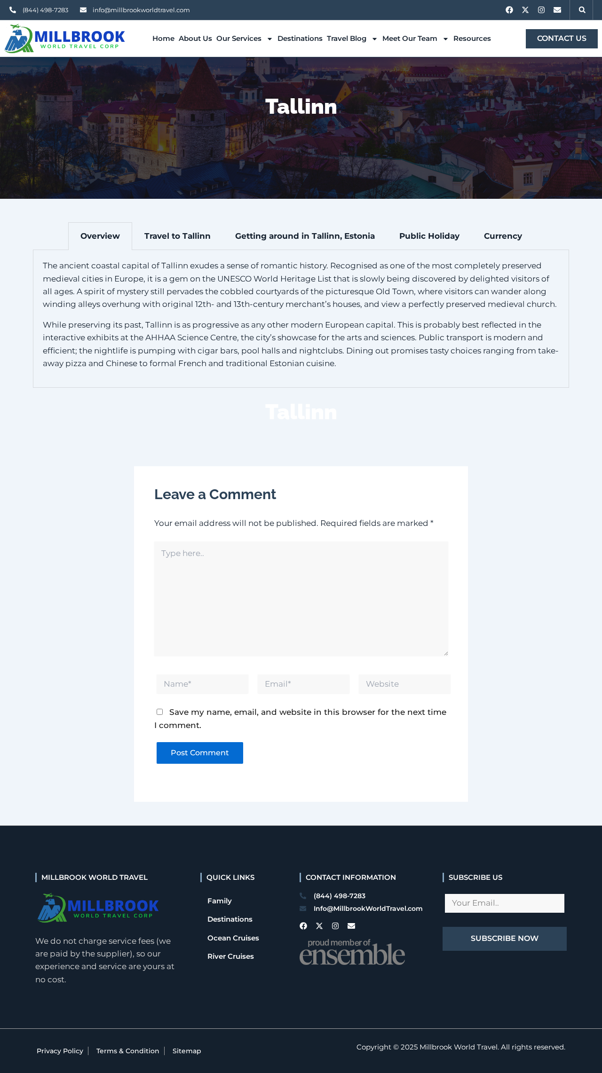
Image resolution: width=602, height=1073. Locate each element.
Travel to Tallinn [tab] (177, 236)
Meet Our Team (409, 38)
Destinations (300, 38)
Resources (472, 38)
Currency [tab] (503, 236)
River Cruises (230, 956)
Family (219, 900)
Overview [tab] (100, 236)
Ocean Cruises (233, 937)
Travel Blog (346, 38)
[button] (582, 9)
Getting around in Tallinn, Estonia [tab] (305, 236)
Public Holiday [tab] (429, 236)
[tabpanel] (301, 319)
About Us (195, 38)
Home (163, 38)
